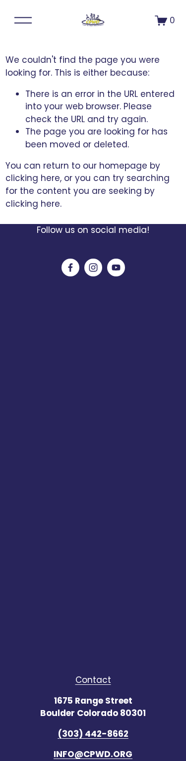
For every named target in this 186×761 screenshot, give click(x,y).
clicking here (32, 178)
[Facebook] (70, 267)
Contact (93, 680)
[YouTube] (116, 267)
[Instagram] (93, 267)
